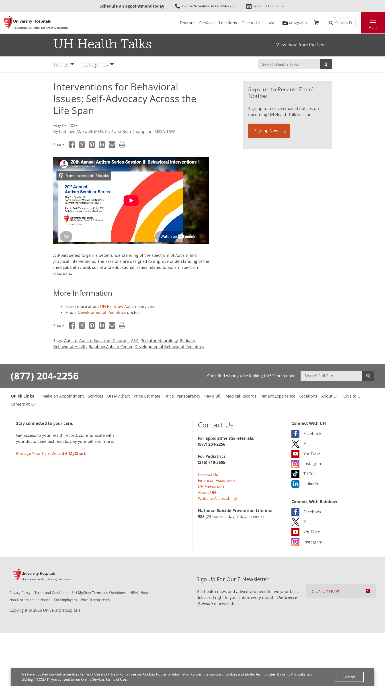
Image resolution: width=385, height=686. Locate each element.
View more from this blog (301, 44)
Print (122, 144)
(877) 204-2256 (45, 375)
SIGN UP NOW (325, 591)
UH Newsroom (211, 486)
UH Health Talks (102, 44)
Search (326, 64)
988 (201, 516)
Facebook (72, 144)
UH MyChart (298, 23)
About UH (207, 492)
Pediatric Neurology (159, 340)
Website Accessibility (217, 498)
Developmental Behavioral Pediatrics (169, 346)
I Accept (349, 677)
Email (112, 144)
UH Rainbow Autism (118, 306)
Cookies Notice (154, 674)
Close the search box (358, 23)
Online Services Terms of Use (77, 674)
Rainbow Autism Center (111, 346)
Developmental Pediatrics (102, 312)
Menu (373, 27)
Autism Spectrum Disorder (104, 340)
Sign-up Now (266, 130)
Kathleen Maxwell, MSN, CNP (86, 131)
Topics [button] (60, 64)
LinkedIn (102, 144)
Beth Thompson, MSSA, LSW (148, 131)
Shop (316, 23)
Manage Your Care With (51, 453)
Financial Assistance (217, 480)
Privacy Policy (118, 674)
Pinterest (92, 144)
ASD (135, 340)
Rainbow (272, 23)
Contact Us (208, 474)
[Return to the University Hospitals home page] (36, 22)
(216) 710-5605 (211, 462)
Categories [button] (95, 64)
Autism (70, 340)
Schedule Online (265, 6)
